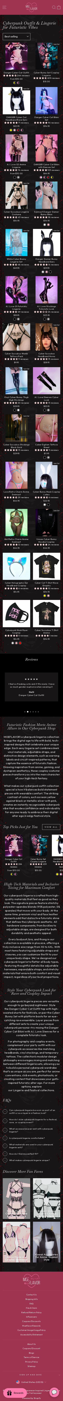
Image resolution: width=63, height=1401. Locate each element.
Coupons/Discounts (31, 1321)
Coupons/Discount (31, 1348)
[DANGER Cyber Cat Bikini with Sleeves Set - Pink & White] (41, 177)
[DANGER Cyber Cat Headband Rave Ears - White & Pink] (14, 130)
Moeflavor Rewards (31, 1326)
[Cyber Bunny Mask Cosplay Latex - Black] (48, 504)
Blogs (31, 1353)
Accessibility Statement (31, 1334)
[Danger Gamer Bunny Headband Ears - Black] (50, 272)
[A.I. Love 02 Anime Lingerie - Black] (14, 177)
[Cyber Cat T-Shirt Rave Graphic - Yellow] (44, 595)
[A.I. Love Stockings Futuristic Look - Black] (44, 319)
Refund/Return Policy (31, 1312)
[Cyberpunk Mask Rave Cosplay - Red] (20, 643)
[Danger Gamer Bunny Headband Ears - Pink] (46, 272)
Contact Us (31, 1294)
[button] (10, 75)
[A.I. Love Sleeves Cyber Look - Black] (44, 410)
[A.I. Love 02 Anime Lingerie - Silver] (18, 177)
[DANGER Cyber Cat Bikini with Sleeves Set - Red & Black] (48, 177)
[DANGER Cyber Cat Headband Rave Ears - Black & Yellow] (11, 130)
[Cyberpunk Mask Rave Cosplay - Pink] (16, 643)
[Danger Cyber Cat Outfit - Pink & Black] (18, 83)
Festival (35, 1090)
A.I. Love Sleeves (41, 1031)
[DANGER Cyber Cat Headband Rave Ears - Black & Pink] (22, 130)
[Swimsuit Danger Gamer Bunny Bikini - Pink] (48, 224)
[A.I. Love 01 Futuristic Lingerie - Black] (14, 319)
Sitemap (31, 1366)
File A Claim (31, 1308)
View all (51, 827)
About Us (31, 1344)
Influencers (31, 1317)
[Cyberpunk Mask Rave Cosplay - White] (12, 643)
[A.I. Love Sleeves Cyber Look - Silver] (48, 410)
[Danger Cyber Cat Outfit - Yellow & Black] (14, 83)
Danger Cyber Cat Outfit (24, 1008)
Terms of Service (31, 1357)
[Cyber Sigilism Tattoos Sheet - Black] (44, 457)
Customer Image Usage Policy (31, 1330)
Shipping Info (31, 1299)
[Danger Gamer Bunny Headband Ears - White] (43, 272)
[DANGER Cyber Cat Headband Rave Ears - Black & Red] (18, 130)
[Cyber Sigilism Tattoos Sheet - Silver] (48, 457)
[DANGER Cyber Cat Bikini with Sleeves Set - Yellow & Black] (52, 177)
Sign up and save (31, 1375)
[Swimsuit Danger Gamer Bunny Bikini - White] (44, 224)
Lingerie (18, 1090)
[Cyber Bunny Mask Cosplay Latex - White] (44, 504)
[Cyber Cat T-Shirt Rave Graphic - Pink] (48, 595)
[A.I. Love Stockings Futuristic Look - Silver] (48, 319)
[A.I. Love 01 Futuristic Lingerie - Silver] (18, 319)
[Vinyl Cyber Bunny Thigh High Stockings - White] (18, 410)
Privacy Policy (31, 1362)
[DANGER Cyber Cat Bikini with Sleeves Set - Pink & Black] (44, 177)
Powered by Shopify (31, 1398)
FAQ (31, 1303)
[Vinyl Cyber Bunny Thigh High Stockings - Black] (14, 410)
